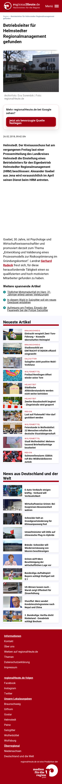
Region (6, 16)
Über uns (9, 646)
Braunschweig (12, 704)
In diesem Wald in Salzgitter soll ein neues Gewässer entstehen (31, 301)
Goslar (8, 714)
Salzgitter (9, 730)
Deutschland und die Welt (19, 756)
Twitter (8, 693)
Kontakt (8, 641)
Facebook (10, 683)
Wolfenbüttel (11, 735)
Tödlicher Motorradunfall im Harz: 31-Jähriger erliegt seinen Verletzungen (29, 293)
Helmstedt (10, 719)
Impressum (10, 667)
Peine (7, 724)
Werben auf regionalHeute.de (21, 651)
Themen (9, 656)
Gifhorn (8, 709)
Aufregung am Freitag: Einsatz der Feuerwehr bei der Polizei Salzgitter (27, 309)
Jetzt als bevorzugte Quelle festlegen (27, 122)
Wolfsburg (10, 740)
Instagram (10, 688)
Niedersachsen (12, 751)
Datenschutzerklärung (17, 662)
